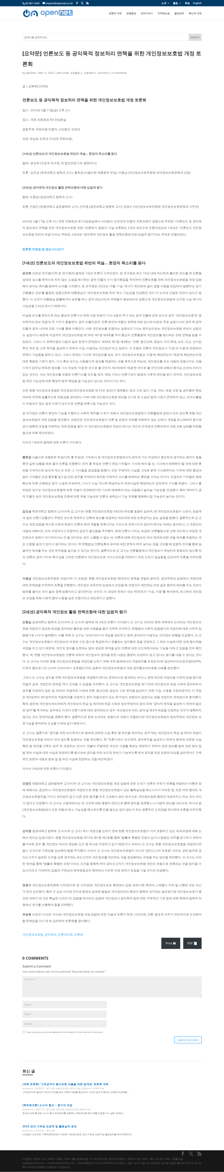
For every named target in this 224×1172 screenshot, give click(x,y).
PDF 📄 (192, 943)
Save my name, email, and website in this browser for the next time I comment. (65, 1032)
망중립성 (131, 13)
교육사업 (60, 1109)
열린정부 (179, 13)
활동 (175, 3)
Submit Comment (188, 1040)
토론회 (78, 934)
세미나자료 (63, 72)
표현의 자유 (115, 13)
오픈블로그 (76, 72)
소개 (163, 3)
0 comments (120, 72)
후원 (187, 3)
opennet (31, 72)
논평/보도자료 (62, 1088)
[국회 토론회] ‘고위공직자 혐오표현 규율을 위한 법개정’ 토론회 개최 (65, 1084)
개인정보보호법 (32, 934)
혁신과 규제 (195, 13)
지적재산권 (164, 13)
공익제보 (51, 934)
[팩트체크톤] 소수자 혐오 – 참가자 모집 (47, 1105)
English (197, 3)
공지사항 (50, 1088)
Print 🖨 (171, 943)
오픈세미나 (90, 72)
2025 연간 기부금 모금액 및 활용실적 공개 (49, 1126)
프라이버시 (147, 13)
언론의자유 (65, 934)
